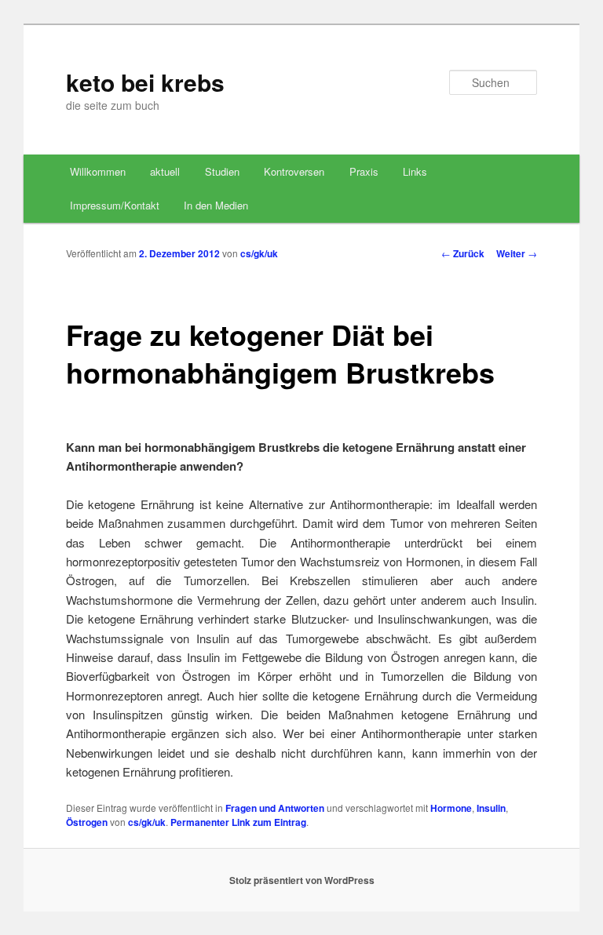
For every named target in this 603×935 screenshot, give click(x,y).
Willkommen (98, 171)
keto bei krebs (145, 82)
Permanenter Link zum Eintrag (238, 822)
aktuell (165, 171)
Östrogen (87, 822)
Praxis (363, 171)
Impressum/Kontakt (114, 205)
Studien (222, 171)
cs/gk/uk (259, 253)
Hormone (451, 808)
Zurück (462, 253)
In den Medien (216, 205)
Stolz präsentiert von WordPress (302, 880)
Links (415, 171)
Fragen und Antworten (274, 808)
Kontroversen (294, 171)
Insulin (491, 808)
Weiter (516, 253)
